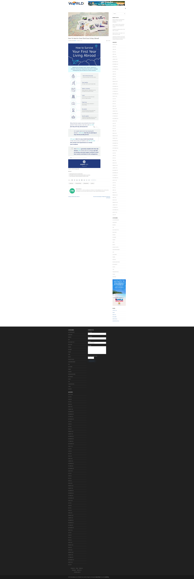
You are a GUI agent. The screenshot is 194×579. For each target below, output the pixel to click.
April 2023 (114, 130)
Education (114, 232)
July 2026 (114, 46)
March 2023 (115, 133)
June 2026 (114, 49)
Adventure (115, 222)
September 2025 (115, 69)
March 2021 (115, 192)
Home (114, 312)
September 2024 (115, 93)
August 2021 (115, 180)
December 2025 (115, 61)
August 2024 (115, 96)
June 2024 (114, 101)
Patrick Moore (72, 40)
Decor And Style (116, 229)
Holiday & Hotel (115, 247)
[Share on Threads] (89, 180)
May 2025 (114, 76)
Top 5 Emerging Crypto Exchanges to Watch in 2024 (78, 176)
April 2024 (114, 106)
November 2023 (115, 113)
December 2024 (115, 86)
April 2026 (114, 54)
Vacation (114, 276)
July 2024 (114, 98)
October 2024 (115, 91)
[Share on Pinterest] (82, 180)
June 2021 (114, 185)
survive (92, 183)
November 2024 (115, 88)
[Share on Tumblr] (87, 180)
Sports (69, 379)
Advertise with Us (77, 572)
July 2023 (114, 123)
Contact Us (115, 310)
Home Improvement (116, 249)
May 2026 (114, 51)
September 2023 (115, 118)
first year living (78, 183)
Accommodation (71, 332)
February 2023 (115, 135)
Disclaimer (114, 316)
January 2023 (115, 138)
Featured (108, 40)
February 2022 (115, 165)
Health (114, 244)
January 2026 (115, 59)
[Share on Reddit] (84, 180)
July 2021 (114, 182)
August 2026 (115, 44)
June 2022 (114, 155)
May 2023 (114, 128)
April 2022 (114, 160)
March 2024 (115, 108)
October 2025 (115, 66)
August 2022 (115, 150)
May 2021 (114, 187)
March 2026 (115, 56)
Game (113, 242)
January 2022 (115, 167)
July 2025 (114, 71)
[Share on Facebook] (72, 180)
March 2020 (70, 549)
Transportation (116, 271)
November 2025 (115, 64)
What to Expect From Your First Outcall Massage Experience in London (118, 25)
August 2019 (115, 212)
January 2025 (70, 433)
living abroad (86, 183)
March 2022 (70, 512)
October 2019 (115, 207)
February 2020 (115, 202)
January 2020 (115, 204)
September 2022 (115, 148)
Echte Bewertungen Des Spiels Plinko (76, 173)
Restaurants (115, 264)
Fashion (114, 234)
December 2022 (115, 140)
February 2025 (115, 81)
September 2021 (115, 177)
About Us (114, 314)
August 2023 (70, 470)
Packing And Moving (71, 374)
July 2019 (114, 214)
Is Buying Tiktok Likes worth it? (74, 196)
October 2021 (115, 175)
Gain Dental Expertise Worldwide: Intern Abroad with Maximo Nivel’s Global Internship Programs (119, 38)
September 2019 (115, 209)
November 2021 (115, 172)
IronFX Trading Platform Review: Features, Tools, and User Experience (118, 20)
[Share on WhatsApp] (79, 180)
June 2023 (114, 125)
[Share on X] (74, 180)
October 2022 (115, 145)
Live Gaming (115, 254)
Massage (114, 259)
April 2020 (114, 197)
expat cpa (71, 183)
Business (69, 337)
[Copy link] (93, 180)
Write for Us (115, 318)
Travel (114, 274)
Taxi (113, 269)
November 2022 (115, 143)
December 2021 (115, 170)
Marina (69, 369)
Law (69, 364)
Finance (114, 239)
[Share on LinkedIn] (77, 180)
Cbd (113, 227)
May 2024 (114, 103)
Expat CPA (77, 168)
